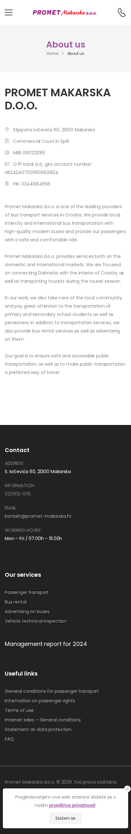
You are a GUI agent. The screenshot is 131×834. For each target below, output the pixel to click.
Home (52, 53)
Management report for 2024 (46, 644)
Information (19, 485)
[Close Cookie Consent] (127, 789)
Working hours (23, 530)
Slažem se (65, 818)
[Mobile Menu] (8, 12)
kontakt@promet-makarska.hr (38, 516)
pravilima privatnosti (72, 805)
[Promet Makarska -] (64, 12)
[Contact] (118, 12)
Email (10, 508)
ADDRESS (14, 463)
